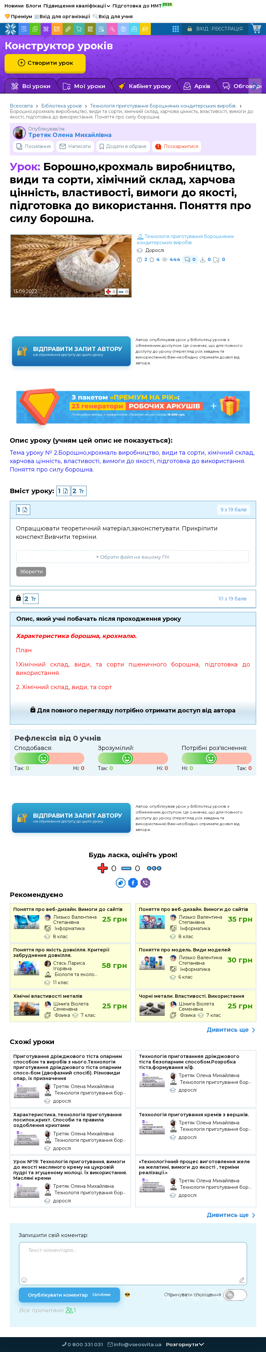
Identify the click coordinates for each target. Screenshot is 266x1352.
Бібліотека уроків (61, 106)
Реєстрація (227, 29)
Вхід (202, 29)
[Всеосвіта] (10, 29)
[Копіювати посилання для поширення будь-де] (121, 883)
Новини (14, 6)
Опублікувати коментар (69, 1295)
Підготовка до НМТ (142, 5)
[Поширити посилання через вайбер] (145, 883)
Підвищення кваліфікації (76, 6)
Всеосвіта (21, 106)
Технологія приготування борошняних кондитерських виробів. (163, 106)
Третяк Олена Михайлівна (70, 135)
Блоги (33, 6)
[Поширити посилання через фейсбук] (133, 883)
